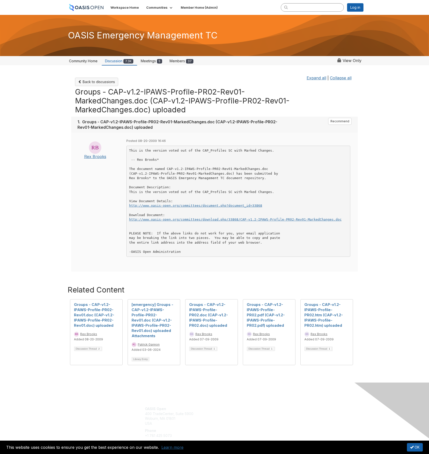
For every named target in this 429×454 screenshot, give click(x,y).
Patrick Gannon (149, 344)
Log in (355, 7)
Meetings (150, 61)
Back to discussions (98, 82)
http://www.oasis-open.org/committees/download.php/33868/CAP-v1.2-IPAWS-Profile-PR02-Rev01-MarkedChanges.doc (235, 219)
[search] (286, 7)
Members (181, 61)
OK (417, 447)
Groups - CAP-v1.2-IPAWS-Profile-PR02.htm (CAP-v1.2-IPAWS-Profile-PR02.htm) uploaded (323, 315)
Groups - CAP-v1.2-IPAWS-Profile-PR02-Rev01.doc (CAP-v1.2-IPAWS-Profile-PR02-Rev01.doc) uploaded (94, 315)
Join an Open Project (233, 416)
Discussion (118, 61)
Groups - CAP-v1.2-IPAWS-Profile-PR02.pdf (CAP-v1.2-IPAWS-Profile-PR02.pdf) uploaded (266, 315)
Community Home (83, 61)
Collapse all (341, 77)
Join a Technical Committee (239, 423)
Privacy (294, 414)
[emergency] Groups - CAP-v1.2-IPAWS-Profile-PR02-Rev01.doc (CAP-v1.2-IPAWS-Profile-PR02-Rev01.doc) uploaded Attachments (152, 320)
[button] (160, 7)
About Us (295, 409)
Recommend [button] (339, 121)
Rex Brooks (95, 156)
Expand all (316, 77)
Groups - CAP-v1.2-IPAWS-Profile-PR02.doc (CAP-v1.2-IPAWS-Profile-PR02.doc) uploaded (208, 315)
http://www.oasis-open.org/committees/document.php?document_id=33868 (195, 205)
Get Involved (226, 409)
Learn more (172, 447)
